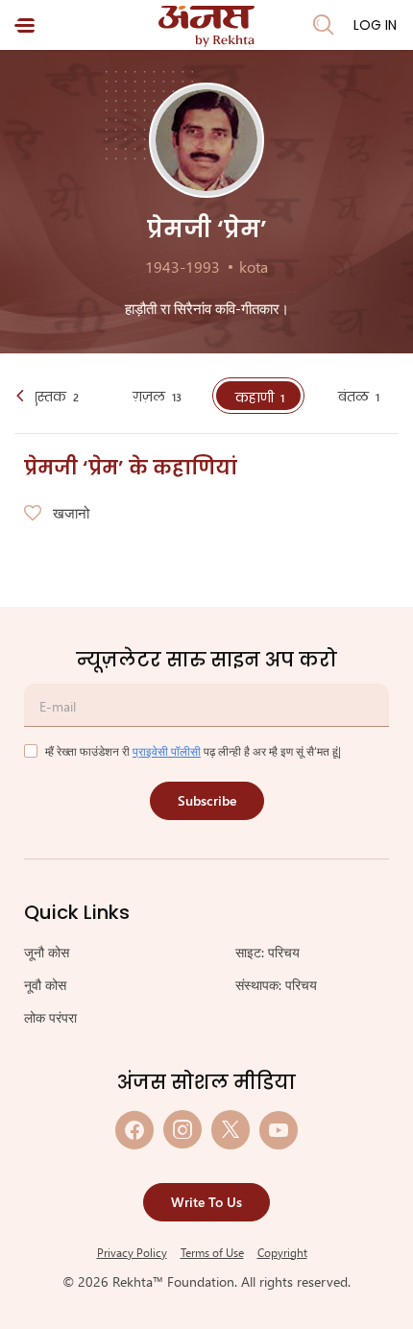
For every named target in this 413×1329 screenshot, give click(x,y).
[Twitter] (230, 1129)
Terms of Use (212, 1252)
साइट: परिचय (267, 952)
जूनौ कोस (46, 952)
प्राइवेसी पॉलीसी (167, 751)
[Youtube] (278, 1129)
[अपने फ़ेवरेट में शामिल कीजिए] (32, 513)
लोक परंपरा (50, 1017)
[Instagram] (182, 1129)
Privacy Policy (132, 1252)
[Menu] (24, 25)
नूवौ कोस (45, 985)
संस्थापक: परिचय (276, 985)
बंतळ (358, 396)
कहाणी (259, 397)
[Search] (323, 25)
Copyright (282, 1252)
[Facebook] (134, 1129)
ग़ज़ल (157, 396)
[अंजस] (206, 26)
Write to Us (206, 1202)
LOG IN (375, 25)
